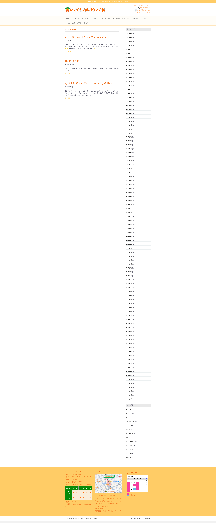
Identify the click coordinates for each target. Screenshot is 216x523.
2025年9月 (129, 57)
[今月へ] (143, 476)
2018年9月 (129, 331)
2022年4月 (129, 196)
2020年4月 (129, 264)
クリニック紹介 (105, 18)
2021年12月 (129, 208)
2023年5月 (129, 149)
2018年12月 (129, 319)
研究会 (128, 437)
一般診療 (77, 18)
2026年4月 (129, 37)
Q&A (68, 23)
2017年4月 (129, 395)
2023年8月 (129, 141)
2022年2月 (129, 200)
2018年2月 (129, 359)
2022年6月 (129, 188)
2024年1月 (129, 125)
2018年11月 (129, 323)
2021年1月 (129, 236)
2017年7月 (129, 383)
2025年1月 (129, 85)
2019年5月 (129, 303)
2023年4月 (129, 152)
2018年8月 (129, 335)
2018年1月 (129, 363)
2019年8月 (129, 291)
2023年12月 (129, 129)
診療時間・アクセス (139, 18)
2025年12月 (129, 49)
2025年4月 (129, 77)
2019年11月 (129, 283)
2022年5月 (129, 192)
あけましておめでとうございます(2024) (88, 83)
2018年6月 (129, 343)
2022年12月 (129, 164)
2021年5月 (129, 228)
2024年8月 (129, 101)
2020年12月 (129, 240)
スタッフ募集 (76, 23)
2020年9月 (129, 252)
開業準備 (128, 457)
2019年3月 (129, 307)
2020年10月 (129, 248)
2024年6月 (129, 105)
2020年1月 (129, 276)
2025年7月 (129, 65)
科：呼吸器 (129, 453)
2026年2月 (129, 41)
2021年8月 (129, 224)
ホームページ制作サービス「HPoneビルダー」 (140, 518)
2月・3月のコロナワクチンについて (86, 36)
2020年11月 (129, 244)
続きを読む (68, 51)
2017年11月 (129, 371)
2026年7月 (129, 33)
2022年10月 (129, 172)
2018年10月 (129, 327)
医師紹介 (94, 18)
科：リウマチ (129, 445)
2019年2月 (129, 311)
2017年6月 (129, 387)
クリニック (129, 413)
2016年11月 (129, 399)
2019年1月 (129, 315)
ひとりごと (129, 425)
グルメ (128, 417)
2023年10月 (129, 133)
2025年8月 (129, 61)
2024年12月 (129, 89)
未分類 (128, 429)
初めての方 (126, 18)
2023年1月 (129, 160)
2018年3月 (129, 355)
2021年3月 (129, 232)
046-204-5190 (75, 483)
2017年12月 (129, 367)
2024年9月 (129, 97)
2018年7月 (129, 339)
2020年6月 (129, 260)
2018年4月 (129, 351)
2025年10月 (129, 53)
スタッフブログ (130, 421)
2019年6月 (129, 299)
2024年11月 (129, 93)
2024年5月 (129, 109)
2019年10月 (129, 287)
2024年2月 (129, 121)
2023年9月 (129, 137)
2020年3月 (129, 268)
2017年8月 (129, 379)
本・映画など (129, 433)
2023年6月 (129, 145)
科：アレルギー (130, 441)
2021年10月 (129, 216)
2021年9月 (129, 220)
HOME (68, 18)
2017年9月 (129, 375)
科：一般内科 (129, 449)
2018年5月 (129, 347)
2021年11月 (129, 212)
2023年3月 (129, 156)
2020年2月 (129, 272)
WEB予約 (116, 18)
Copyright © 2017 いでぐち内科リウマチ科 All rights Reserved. (83, 518)
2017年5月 (129, 391)
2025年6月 (129, 69)
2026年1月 (129, 45)
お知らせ (87, 23)
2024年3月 (129, 117)
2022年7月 (129, 184)
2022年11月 (129, 168)
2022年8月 (129, 180)
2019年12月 (129, 280)
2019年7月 (129, 295)
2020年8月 (129, 256)
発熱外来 (85, 18)
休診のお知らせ (74, 61)
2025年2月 (129, 81)
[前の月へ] (140, 476)
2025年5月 (129, 73)
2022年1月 (129, 204)
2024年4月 (129, 113)
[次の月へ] (146, 476)
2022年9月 (129, 176)
